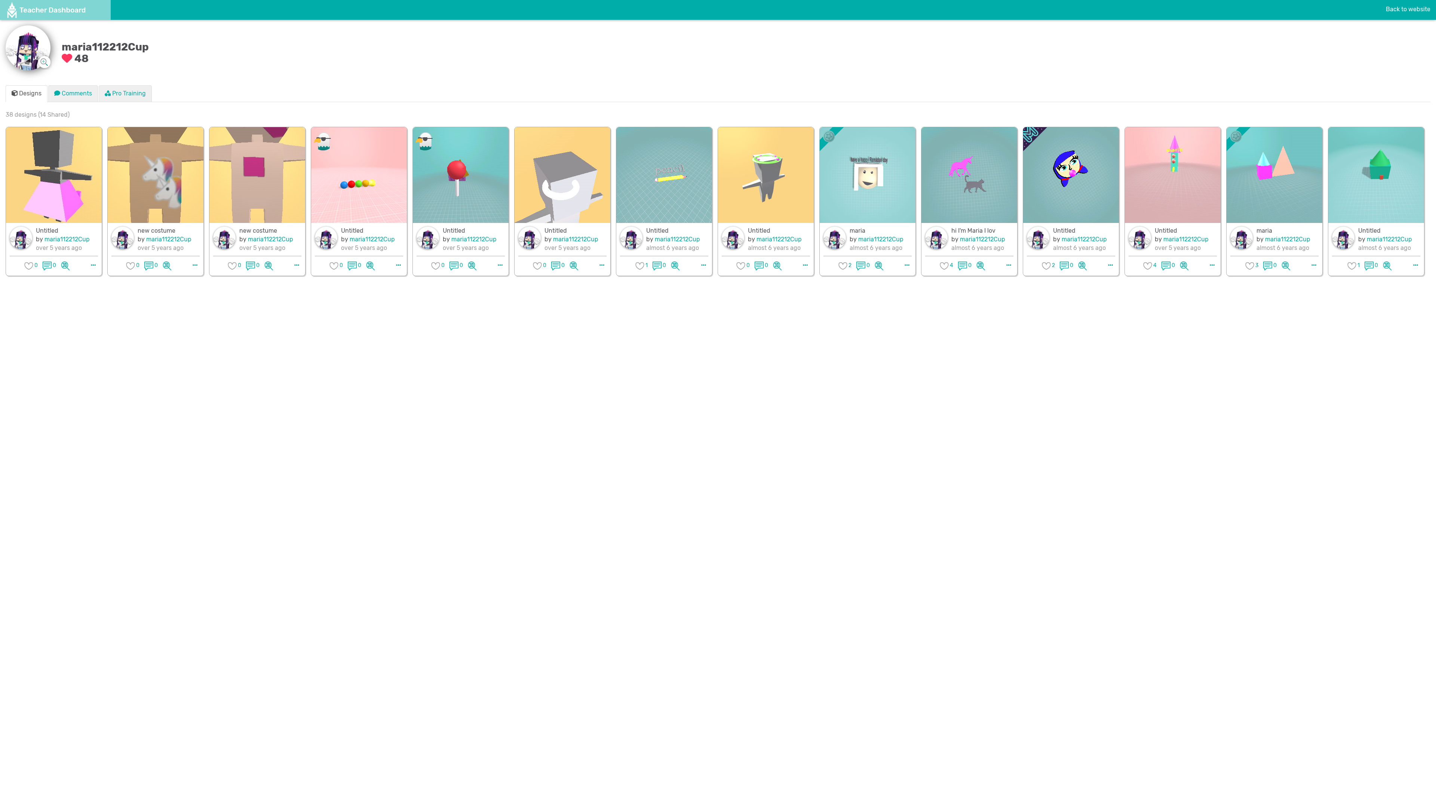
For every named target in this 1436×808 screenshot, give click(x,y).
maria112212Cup (67, 239)
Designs (30, 93)
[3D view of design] (65, 265)
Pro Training (128, 93)
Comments (76, 93)
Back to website (1408, 9)
